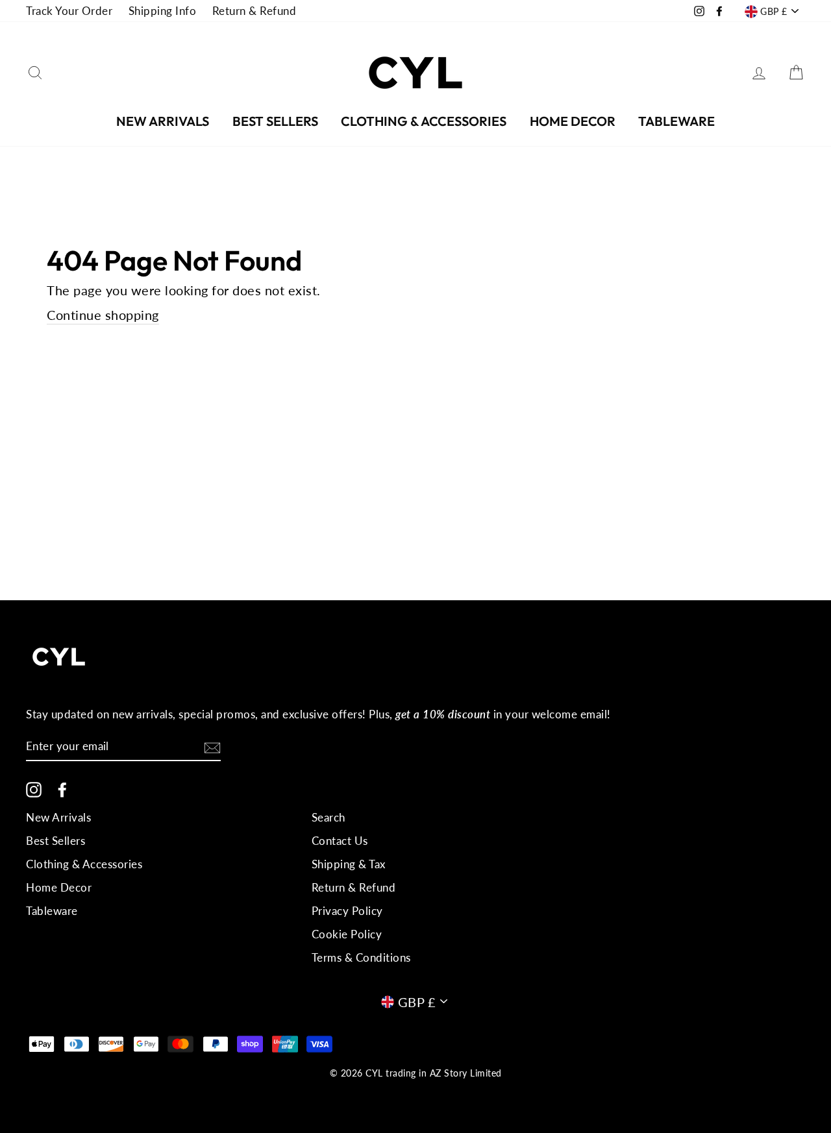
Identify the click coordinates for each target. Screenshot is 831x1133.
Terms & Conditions (361, 957)
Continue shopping (103, 315)
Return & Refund (254, 11)
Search (328, 817)
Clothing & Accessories (423, 121)
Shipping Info (163, 11)
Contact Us (340, 840)
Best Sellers (275, 121)
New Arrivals (162, 121)
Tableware (676, 121)
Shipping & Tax (349, 864)
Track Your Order (69, 11)
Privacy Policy (347, 911)
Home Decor (572, 121)
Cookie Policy (347, 934)
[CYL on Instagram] (34, 789)
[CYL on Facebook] (62, 789)
